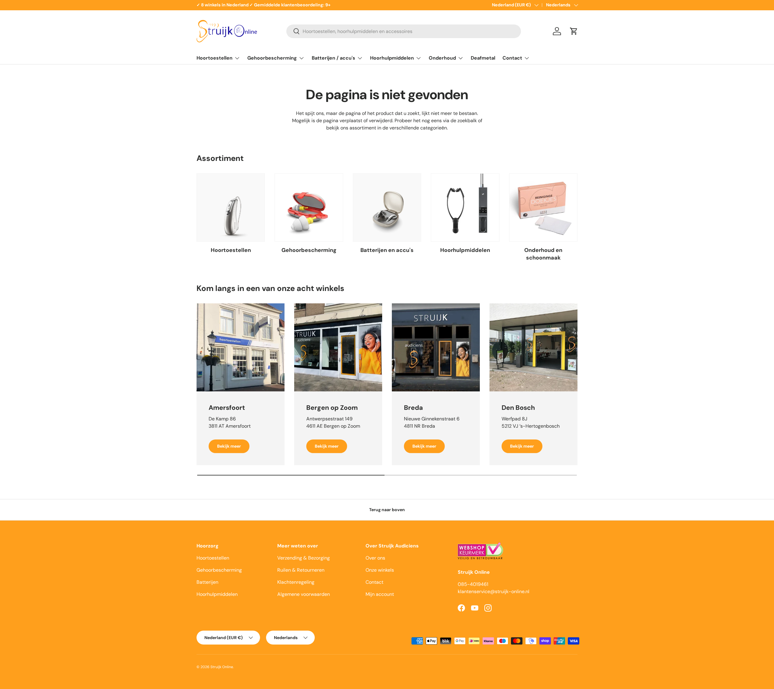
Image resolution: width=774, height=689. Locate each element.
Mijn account (380, 594)
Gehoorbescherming (272, 58)
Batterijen (207, 582)
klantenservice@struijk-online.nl (493, 591)
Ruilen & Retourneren (300, 570)
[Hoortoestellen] (231, 207)
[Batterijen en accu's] (387, 207)
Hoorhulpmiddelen (392, 58)
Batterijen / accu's (333, 58)
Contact (512, 58)
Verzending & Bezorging (303, 558)
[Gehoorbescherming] (309, 207)
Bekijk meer (229, 446)
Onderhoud (442, 58)
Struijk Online (221, 667)
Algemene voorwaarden (303, 594)
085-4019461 (473, 584)
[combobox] (403, 31)
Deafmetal (483, 58)
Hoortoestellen (215, 58)
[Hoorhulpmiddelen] (465, 207)
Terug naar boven (387, 509)
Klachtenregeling (295, 582)
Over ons (375, 558)
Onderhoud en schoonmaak (543, 254)
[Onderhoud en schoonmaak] (543, 207)
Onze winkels (380, 570)
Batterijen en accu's (387, 250)
